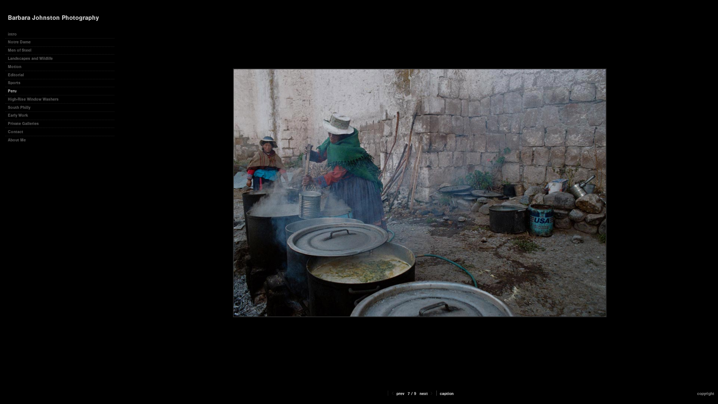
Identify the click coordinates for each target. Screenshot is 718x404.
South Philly (19, 107)
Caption (447, 393)
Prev (399, 393)
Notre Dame (19, 42)
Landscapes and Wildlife (30, 58)
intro (12, 34)
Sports (14, 82)
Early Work (18, 115)
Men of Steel (19, 50)
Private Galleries (23, 123)
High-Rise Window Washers (33, 99)
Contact (15, 131)
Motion (14, 66)
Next (424, 393)
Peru (12, 91)
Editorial (16, 75)
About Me (17, 140)
